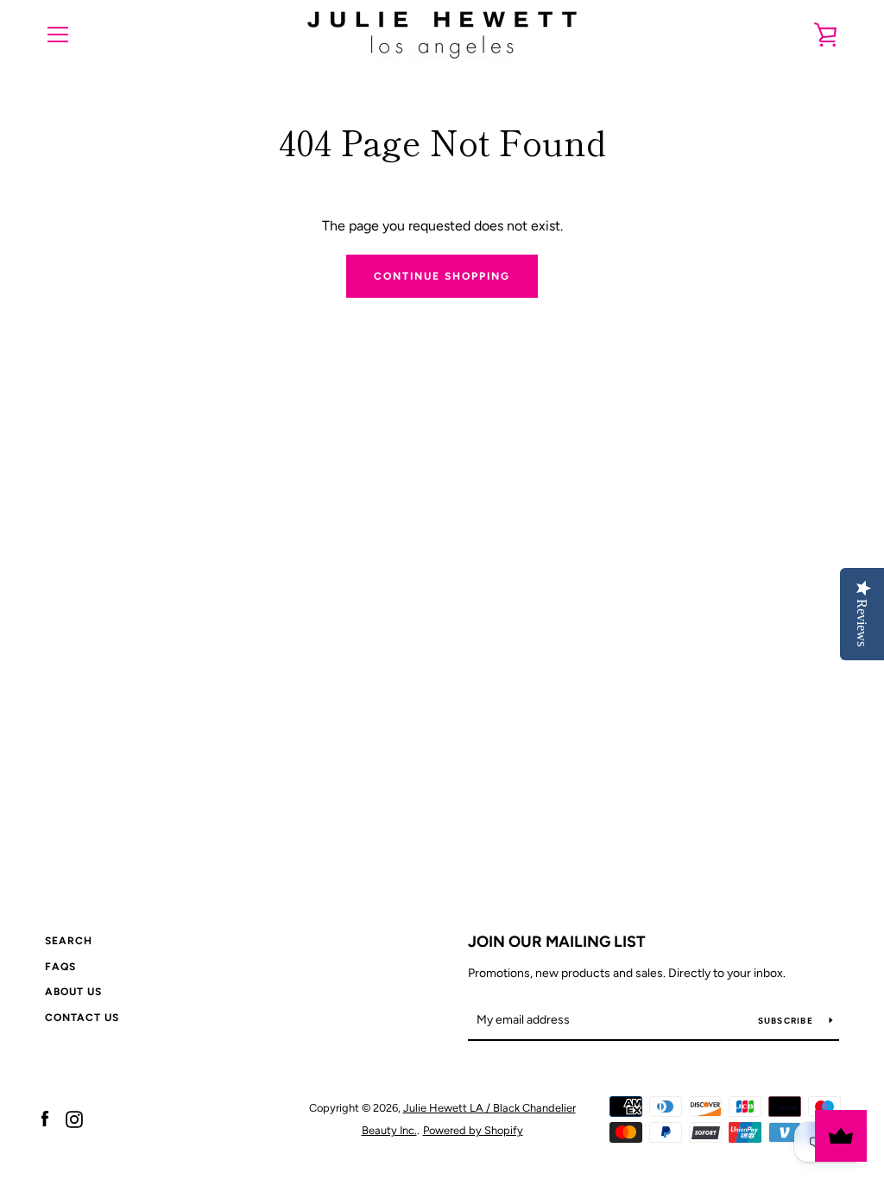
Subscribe (787, 1020)
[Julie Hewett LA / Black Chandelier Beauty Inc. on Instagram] (74, 1118)
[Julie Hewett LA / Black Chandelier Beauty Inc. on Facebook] (45, 1118)
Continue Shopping (442, 276)
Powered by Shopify (473, 1130)
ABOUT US (73, 992)
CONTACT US (82, 1018)
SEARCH (68, 941)
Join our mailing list (557, 941)
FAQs (60, 967)
